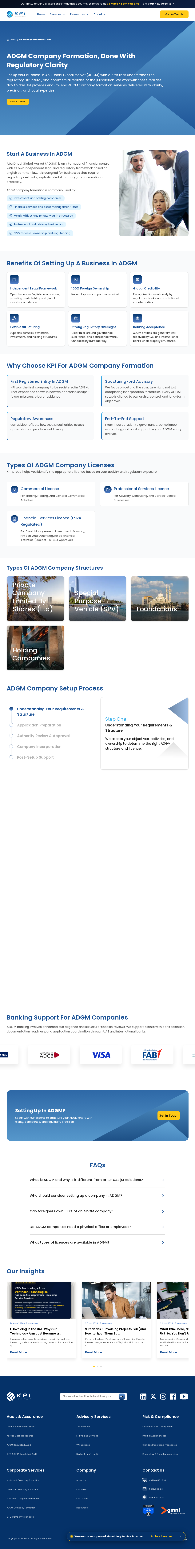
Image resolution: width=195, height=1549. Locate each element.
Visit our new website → (158, 3)
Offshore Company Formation (22, 1489)
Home (41, 14)
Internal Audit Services (154, 1435)
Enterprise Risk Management (157, 1426)
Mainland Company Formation (23, 1480)
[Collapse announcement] (180, 1536)
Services (55, 14)
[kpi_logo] (21, 1396)
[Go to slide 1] (94, 1366)
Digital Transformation (88, 1454)
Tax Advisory (83, 1426)
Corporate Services (26, 1470)
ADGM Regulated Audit (19, 1444)
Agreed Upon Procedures (20, 1435)
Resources (77, 14)
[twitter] (153, 1397)
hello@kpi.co (156, 1488)
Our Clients (82, 1498)
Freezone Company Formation (23, 1498)
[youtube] (184, 1397)
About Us (81, 1480)
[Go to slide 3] (101, 1366)
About (98, 14)
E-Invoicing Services (87, 1435)
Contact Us (153, 1470)
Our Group (81, 1489)
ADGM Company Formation (21, 1507)
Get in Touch (174, 14)
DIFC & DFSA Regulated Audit (22, 1454)
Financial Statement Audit (20, 1426)
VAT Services (83, 1444)
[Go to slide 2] (97, 1366)
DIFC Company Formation (20, 1516)
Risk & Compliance (160, 1416)
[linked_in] (143, 1397)
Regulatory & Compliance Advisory (161, 1454)
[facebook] (173, 1397)
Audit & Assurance (25, 1416)
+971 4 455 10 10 (157, 1480)
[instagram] (163, 1397)
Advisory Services (93, 1416)
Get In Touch (18, 101)
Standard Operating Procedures (159, 1444)
